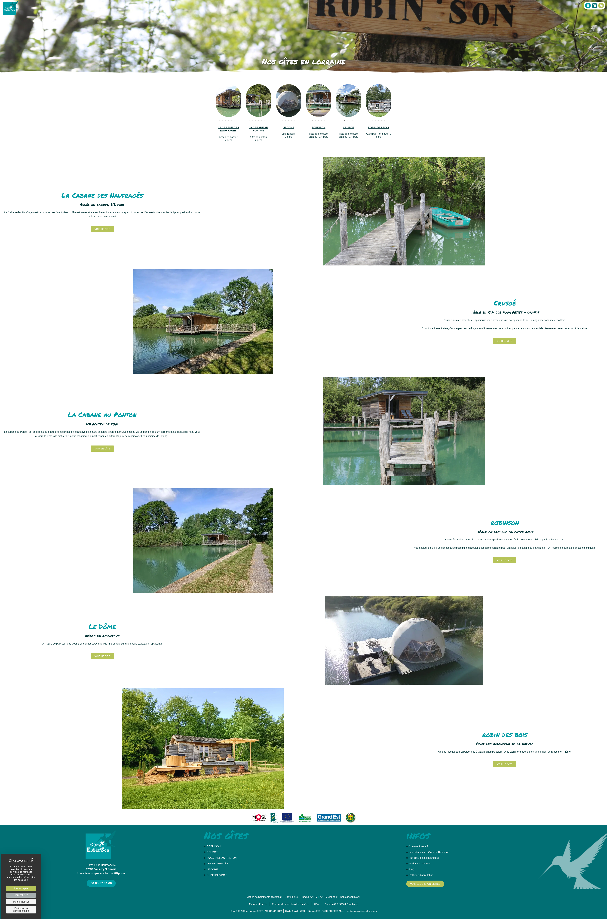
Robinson (318, 127)
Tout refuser (21, 895)
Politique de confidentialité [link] (21, 909)
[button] (219, 100)
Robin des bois (378, 127)
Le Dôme (288, 127)
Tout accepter (21, 888)
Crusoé (348, 127)
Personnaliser (21, 901)
